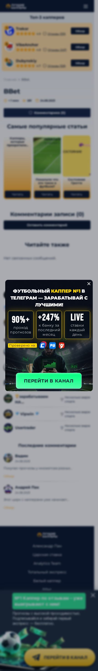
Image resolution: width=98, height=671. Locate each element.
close (89, 283)
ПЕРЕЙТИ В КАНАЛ (49, 381)
